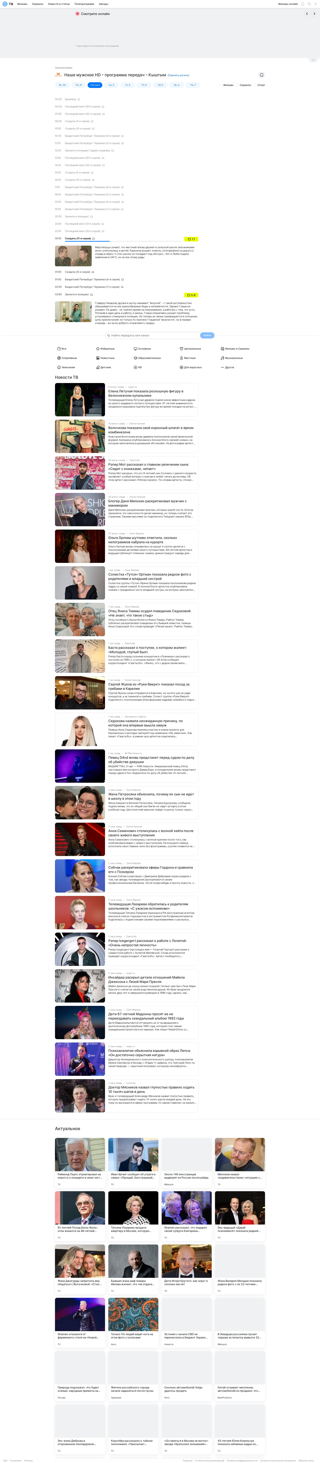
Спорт (261, 85)
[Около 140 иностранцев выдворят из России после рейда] (187, 1163)
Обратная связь (306, 1460)
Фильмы (228, 85)
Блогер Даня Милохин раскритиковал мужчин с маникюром (147, 503)
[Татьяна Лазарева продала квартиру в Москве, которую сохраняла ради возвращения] (133, 1216)
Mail (5, 1460)
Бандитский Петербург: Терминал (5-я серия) (92, 143)
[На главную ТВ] (10, 4)
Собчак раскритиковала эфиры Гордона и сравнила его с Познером (150, 869)
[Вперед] (314, 14)
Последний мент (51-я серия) (82, 223)
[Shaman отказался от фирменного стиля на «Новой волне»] (80, 1323)
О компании (16, 1460)
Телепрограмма (63, 67)
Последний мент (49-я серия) (82, 106)
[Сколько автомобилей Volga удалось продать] (187, 1376)
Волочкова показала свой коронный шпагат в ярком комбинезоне (151, 430)
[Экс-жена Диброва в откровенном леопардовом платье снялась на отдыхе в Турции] (80, 1429)
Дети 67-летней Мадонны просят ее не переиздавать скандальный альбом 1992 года (146, 1016)
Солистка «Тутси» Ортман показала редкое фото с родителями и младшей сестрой (149, 576)
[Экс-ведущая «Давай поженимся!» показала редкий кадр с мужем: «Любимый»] (240, 1216)
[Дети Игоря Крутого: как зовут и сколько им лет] (187, 1269)
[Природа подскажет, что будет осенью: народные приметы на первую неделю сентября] (80, 1376)
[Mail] (5, 4)
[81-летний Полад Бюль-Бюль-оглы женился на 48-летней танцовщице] (80, 1216)
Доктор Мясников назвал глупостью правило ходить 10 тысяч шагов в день (151, 1089)
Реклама (28, 1460)
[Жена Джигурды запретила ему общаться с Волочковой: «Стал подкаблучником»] (80, 1269)
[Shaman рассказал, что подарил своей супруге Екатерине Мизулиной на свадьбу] (187, 1216)
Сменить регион (178, 75)
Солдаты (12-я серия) (77, 272)
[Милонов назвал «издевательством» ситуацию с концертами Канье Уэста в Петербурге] (240, 1163)
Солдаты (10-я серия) (77, 128)
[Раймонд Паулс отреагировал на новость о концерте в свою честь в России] (80, 1163)
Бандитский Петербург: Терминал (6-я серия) (92, 202)
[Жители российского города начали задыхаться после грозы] (133, 1376)
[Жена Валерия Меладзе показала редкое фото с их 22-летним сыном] (240, 1269)
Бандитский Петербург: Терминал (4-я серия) (92, 136)
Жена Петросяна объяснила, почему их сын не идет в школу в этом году (151, 796)
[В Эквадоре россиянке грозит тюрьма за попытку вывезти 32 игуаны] (240, 1323)
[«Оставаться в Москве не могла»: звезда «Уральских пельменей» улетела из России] (187, 1429)
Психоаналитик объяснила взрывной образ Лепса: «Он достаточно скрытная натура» (149, 1053)
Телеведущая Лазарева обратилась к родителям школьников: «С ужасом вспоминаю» (148, 906)
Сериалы (245, 85)
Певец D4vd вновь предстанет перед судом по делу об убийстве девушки (151, 760)
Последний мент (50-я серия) (83, 114)
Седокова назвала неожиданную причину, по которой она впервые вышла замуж (145, 723)
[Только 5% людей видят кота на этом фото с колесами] (133, 1323)
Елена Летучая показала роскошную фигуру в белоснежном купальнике (145, 393)
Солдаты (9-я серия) (77, 121)
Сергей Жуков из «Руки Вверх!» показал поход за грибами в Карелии (149, 686)
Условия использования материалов (278, 1460)
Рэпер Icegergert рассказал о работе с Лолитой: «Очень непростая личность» (147, 943)
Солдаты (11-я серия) (78, 238)
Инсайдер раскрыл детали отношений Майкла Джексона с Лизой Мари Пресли (146, 979)
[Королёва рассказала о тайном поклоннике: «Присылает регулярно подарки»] (133, 1429)
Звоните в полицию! (77, 216)
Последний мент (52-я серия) (82, 231)
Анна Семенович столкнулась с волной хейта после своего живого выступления (151, 833)
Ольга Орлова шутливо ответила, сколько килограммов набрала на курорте (142, 540)
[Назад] (307, 14)
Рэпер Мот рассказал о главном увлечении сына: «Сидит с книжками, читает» (148, 466)
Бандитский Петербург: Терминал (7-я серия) (92, 209)
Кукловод (70, 99)
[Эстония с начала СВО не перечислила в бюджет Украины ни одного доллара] (187, 1323)
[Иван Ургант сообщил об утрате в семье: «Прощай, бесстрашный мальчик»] (133, 1163)
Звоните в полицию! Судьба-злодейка (87, 150)
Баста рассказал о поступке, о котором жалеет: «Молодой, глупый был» (147, 650)
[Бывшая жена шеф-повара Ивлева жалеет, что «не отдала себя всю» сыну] (133, 1269)
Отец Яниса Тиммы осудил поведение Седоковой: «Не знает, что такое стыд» (149, 613)
